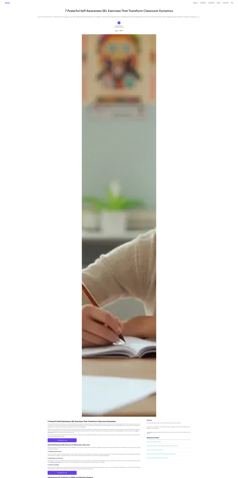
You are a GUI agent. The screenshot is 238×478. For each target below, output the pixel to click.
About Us (195, 2)
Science (218, 2)
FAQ (232, 2)
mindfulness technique (54, 462)
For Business (203, 2)
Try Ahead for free (62, 440)
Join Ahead (149, 432)
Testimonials (211, 2)
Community (225, 2)
